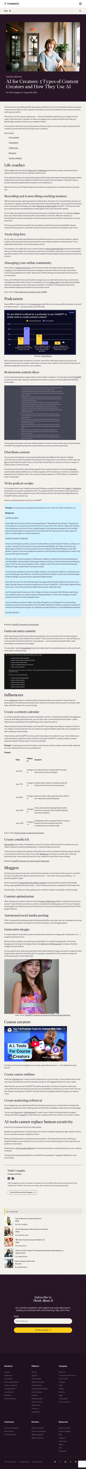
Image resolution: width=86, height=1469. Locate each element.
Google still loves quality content (32, 883)
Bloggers (12, 153)
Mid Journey (56, 944)
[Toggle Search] (80, 10)
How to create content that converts (29, 833)
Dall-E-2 (44, 944)
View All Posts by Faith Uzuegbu (21, 1192)
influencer (13, 700)
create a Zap (53, 282)
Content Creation (14, 77)
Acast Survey (46, 356)
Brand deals (9, 844)
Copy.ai (7, 1108)
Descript (72, 469)
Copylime (77, 488)
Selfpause (43, 170)
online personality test (54, 249)
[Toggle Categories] (10, 10)
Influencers (13, 148)
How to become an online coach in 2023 (30, 292)
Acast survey (36, 304)
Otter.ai (77, 213)
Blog (6, 11)
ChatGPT (77, 377)
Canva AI (18, 1112)
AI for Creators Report (25, 1148)
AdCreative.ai (29, 1112)
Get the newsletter (41, 1330)
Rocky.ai (31, 170)
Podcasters (13, 142)
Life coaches (14, 137)
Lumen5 (22, 1115)
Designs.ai (44, 854)
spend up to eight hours (46, 206)
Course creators (15, 158)
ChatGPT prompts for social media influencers (30, 861)
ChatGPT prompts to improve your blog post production (47, 1015)
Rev (5, 462)
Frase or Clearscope (47, 901)
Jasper (68, 488)
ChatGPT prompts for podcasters (25, 624)
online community (23, 268)
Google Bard (26, 648)
